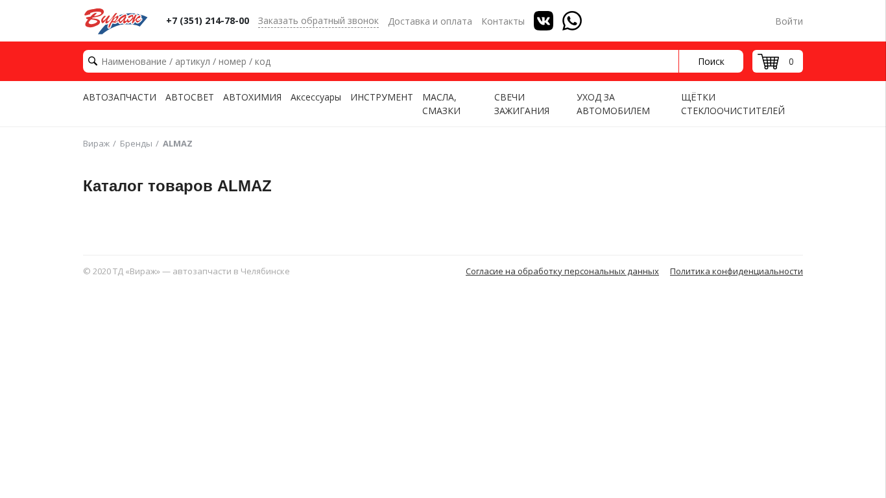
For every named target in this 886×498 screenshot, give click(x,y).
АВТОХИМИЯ (252, 97)
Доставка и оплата (430, 21)
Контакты (503, 21)
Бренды (136, 143)
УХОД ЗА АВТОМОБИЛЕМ (613, 104)
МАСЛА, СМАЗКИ (441, 104)
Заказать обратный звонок (318, 20)
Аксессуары (316, 97)
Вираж (96, 143)
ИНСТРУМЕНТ (381, 97)
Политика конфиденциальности (736, 271)
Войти (789, 21)
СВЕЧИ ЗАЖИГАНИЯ (521, 104)
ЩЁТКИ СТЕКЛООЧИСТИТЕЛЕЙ (733, 104)
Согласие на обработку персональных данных (562, 271)
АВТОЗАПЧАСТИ (119, 97)
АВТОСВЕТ (189, 97)
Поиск (711, 61)
